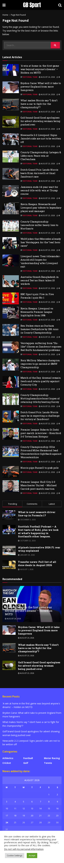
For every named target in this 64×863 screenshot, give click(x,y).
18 (15, 815)
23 (57, 815)
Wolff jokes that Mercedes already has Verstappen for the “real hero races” (41, 242)
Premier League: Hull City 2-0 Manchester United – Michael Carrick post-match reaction (39, 485)
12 (23, 808)
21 (40, 815)
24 (7, 822)
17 (7, 815)
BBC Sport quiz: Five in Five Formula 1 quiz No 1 (37, 295)
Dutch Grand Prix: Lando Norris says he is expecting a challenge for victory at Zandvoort (40, 416)
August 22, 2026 (47, 423)
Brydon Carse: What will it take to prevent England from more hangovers (41, 86)
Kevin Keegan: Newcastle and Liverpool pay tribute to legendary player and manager (41, 207)
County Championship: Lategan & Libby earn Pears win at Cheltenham (41, 156)
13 (32, 808)
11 (15, 808)
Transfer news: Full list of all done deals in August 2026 (37, 563)
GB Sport (32, 5)
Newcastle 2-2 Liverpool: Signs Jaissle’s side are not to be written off (41, 138)
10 (7, 808)
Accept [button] (32, 855)
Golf (25, 762)
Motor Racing (52, 758)
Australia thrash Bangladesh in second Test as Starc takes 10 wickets (40, 280)
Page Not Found (18, 14)
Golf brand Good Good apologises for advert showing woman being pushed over (40, 121)
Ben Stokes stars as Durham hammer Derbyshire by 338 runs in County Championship (39, 329)
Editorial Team (30, 77)
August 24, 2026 (47, 77)
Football (28, 758)
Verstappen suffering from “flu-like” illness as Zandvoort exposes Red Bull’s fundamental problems (41, 346)
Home (5, 14)
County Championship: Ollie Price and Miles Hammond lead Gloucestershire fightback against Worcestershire (41, 452)
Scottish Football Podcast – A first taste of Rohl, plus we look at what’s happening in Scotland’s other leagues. (38, 531)
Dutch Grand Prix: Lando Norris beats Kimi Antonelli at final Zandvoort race (39, 173)
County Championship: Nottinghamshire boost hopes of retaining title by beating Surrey (40, 398)
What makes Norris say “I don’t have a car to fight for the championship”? (39, 104)
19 (23, 815)
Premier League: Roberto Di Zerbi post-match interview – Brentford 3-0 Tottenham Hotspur (41, 433)
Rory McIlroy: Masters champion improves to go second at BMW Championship (40, 364)
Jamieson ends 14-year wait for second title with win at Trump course (39, 190)
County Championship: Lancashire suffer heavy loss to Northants (39, 225)
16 (57, 808)
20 (32, 815)
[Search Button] (55, 45)
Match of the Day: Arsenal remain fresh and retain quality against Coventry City (41, 381)
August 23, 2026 (47, 112)
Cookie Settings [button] (14, 855)
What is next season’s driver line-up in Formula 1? (36, 513)
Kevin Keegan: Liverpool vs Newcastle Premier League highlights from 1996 (37, 312)
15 (49, 808)
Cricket (6, 762)
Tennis (48, 762)
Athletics (7, 758)
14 (40, 808)
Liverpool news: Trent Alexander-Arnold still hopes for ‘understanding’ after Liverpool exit (40, 261)
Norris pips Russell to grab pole (39, 467)
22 (49, 815)
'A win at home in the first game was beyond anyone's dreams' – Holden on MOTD (40, 69)
